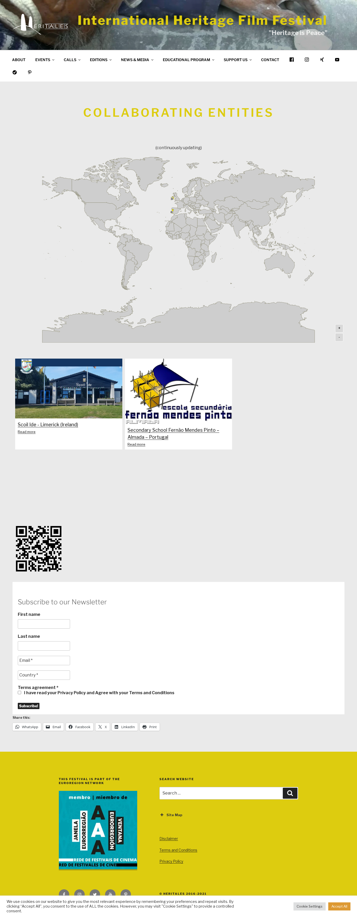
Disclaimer (168, 838)
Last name (29, 636)
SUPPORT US (235, 59)
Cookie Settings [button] (310, 906)
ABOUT (18, 59)
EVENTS (42, 59)
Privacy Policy (171, 861)
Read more (27, 432)
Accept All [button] (339, 906)
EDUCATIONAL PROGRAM (186, 59)
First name (29, 614)
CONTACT (270, 59)
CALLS (70, 59)
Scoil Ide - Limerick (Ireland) (48, 424)
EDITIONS (98, 59)
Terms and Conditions (178, 850)
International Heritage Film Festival (202, 20)
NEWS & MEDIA (135, 59)
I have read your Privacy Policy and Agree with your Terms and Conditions (98, 692)
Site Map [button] (174, 815)
